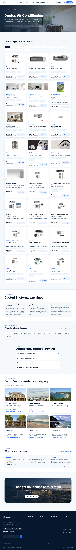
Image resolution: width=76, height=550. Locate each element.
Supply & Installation (32, 519)
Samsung (43, 46)
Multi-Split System (43, 520)
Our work (65, 520)
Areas (37, 2)
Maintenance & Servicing (33, 520)
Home (6, 9)
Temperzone (60, 46)
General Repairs (31, 522)
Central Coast (41, 543)
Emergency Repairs (32, 524)
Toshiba (26, 49)
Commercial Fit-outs (32, 528)
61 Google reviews (67, 451)
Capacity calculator (55, 519)
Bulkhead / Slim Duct (44, 526)
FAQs (52, 524)
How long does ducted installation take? (27, 353)
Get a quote (65, 524)
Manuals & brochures (55, 526)
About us (64, 519)
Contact (64, 522)
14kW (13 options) (57, 333)
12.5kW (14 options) (47, 333)
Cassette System (43, 524)
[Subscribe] (21, 536)
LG (66, 46)
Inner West (35, 543)
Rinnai (49, 46)
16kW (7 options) (67, 333)
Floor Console (42, 528)
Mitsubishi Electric (20, 46)
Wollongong (48, 543)
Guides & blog (54, 522)
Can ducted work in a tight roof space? (26, 362)
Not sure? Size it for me (64, 328)
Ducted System (43, 522)
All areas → (54, 543)
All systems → (42, 530)
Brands (32, 2)
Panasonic (21, 49)
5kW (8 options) (9, 333)
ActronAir (28, 46)
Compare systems (54, 520)
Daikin (13, 46)
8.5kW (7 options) (27, 333)
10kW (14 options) (37, 333)
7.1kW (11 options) (18, 333)
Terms (67, 547)
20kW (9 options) (9, 336)
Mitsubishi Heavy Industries (11, 49)
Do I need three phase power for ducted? (27, 358)
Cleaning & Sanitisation (32, 526)
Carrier (54, 46)
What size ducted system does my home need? (28, 367)
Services (20, 2)
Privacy (64, 547)
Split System (42, 519)
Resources (42, 2)
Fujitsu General (36, 46)
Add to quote (21, 76)
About (48, 2)
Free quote (69, 2)
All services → (31, 532)
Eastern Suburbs (21, 543)
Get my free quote (31, 496)
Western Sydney (13, 543)
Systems (26, 2)
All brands (7, 46)
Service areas (65, 526)
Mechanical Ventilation (32, 530)
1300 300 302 (46, 496)
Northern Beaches (29, 543)
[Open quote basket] (64, 2)
